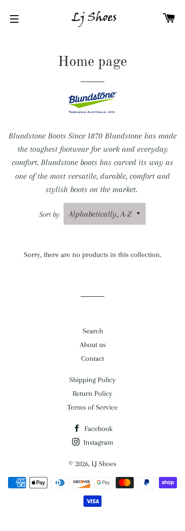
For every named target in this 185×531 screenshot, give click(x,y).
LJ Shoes (104, 463)
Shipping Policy (92, 379)
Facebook (97, 428)
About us (93, 344)
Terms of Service (92, 407)
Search (93, 331)
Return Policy (92, 393)
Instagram (97, 442)
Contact (92, 358)
